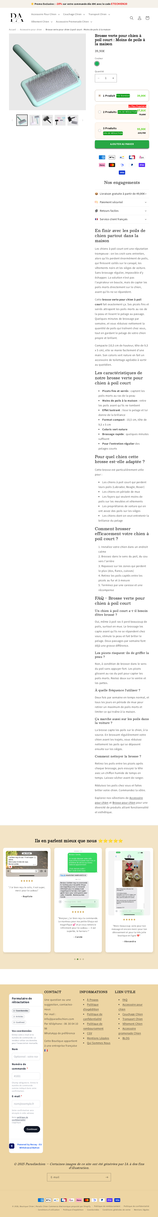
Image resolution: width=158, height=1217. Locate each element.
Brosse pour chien (123, 802)
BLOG (126, 1038)
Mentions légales (141, 1209)
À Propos (92, 999)
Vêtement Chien (133, 1023)
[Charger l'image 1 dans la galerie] (22, 120)
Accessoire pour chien (31, 29)
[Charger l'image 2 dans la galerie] (34, 120)
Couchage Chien (133, 1014)
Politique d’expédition (73, 1209)
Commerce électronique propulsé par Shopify (70, 1206)
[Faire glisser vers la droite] (82, 120)
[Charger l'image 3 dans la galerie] (47, 120)
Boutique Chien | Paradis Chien (34, 1206)
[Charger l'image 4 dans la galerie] (60, 120)
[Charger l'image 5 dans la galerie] (72, 120)
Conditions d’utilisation (49, 1209)
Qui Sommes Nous (98, 1043)
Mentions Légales (98, 1038)
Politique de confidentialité (136, 1206)
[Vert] (97, 64)
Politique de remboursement (107, 1206)
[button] (45, 14)
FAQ (125, 999)
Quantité (99, 71)
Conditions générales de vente (116, 1209)
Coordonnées (93, 1209)
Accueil (12, 29)
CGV (89, 1033)
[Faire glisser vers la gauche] (12, 120)
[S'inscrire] (107, 1177)
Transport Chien (133, 1019)
